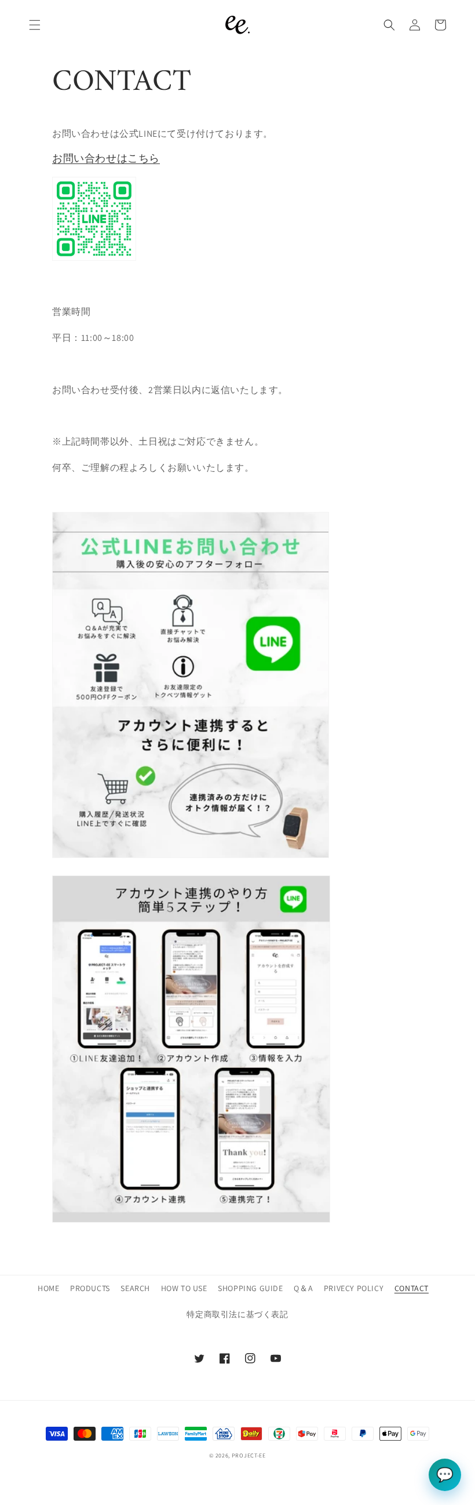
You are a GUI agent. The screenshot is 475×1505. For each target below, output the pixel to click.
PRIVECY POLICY (353, 1288)
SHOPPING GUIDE (250, 1288)
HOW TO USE (184, 1288)
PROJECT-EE (249, 1455)
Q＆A (303, 1288)
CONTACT (411, 1288)
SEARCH (135, 1288)
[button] (35, 25)
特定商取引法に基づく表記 (237, 1314)
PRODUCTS (90, 1288)
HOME (48, 1288)
